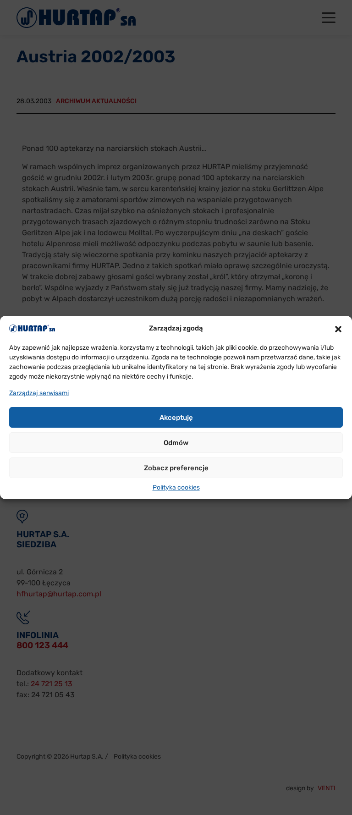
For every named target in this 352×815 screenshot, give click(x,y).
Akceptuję (176, 417)
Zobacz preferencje (176, 468)
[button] (338, 328)
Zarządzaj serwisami (39, 393)
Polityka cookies (176, 487)
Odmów (176, 443)
